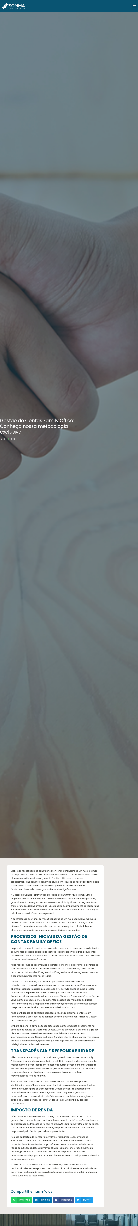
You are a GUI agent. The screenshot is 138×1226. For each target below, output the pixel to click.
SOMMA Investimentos (34, 1033)
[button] (134, 6)
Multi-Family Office (74, 1124)
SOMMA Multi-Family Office (77, 894)
